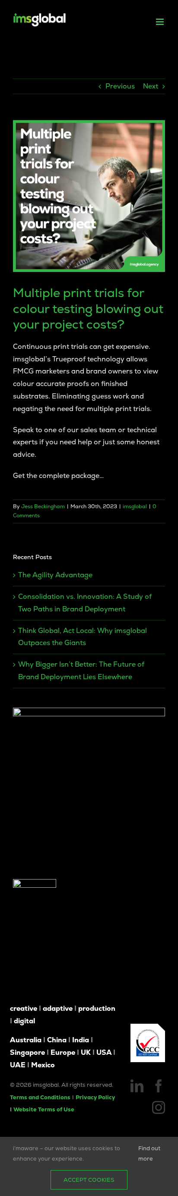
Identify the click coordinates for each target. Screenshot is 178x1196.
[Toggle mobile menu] (160, 21)
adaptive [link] (58, 1008)
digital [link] (24, 1020)
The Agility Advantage (55, 574)
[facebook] (158, 1085)
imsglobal (135, 506)
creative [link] (23, 1008)
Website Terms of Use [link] (43, 1109)
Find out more (149, 1153)
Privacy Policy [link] (95, 1097)
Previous (120, 86)
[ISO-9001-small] (147, 1026)
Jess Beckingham (43, 506)
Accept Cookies (89, 1179)
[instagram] (158, 1107)
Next (150, 86)
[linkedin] (136, 1085)
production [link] (96, 1008)
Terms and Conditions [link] (40, 1097)
